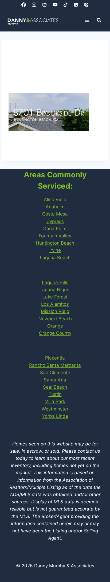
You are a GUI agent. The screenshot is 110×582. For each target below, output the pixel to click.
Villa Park (55, 401)
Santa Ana (55, 379)
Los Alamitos (55, 304)
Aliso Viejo (55, 199)
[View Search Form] (99, 20)
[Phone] (75, 4)
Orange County (55, 333)
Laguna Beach (55, 257)
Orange (55, 326)
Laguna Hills (55, 282)
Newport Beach (55, 318)
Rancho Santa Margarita (55, 365)
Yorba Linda (55, 416)
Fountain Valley (55, 235)
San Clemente (55, 372)
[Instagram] (34, 4)
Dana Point (55, 228)
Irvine (55, 250)
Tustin (55, 394)
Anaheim (55, 206)
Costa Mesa (55, 214)
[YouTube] (55, 4)
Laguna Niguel (55, 289)
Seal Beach (55, 387)
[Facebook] (23, 4)
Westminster (55, 409)
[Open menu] (87, 20)
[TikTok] (65, 4)
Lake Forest (55, 297)
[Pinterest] (86, 4)
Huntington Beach (55, 243)
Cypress (55, 221)
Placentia (55, 358)
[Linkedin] (44, 4)
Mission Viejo (55, 311)
